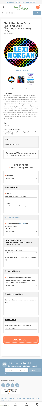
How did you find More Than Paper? (18, 325)
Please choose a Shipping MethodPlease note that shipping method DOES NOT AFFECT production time (20, 280)
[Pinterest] (17, 385)
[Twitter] (8, 385)
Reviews (8, 400)
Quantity (9, 175)
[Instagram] (12, 385)
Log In (11, 2)
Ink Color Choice (12, 217)
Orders (21, 2)
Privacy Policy (31, 398)
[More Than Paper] (21, 7)
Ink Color (22, 223)
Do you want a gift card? (14, 250)
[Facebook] (3, 385)
